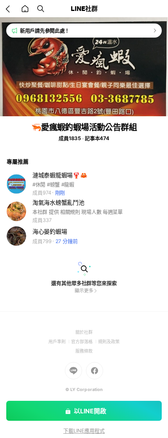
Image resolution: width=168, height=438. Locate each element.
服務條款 (84, 351)
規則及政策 (109, 341)
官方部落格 (84, 341)
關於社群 (84, 332)
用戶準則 (59, 341)
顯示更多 (84, 291)
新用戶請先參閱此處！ (45, 30)
